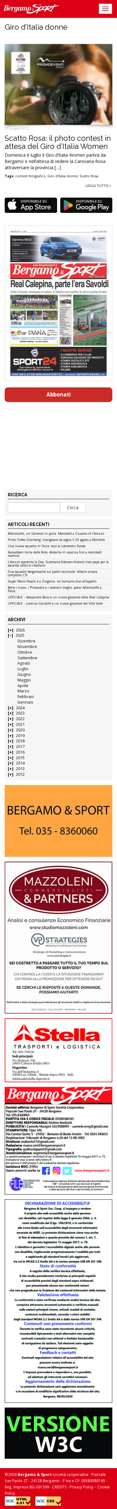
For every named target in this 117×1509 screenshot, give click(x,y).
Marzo (23, 691)
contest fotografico (30, 176)
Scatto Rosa (89, 176)
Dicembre (26, 641)
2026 (20, 630)
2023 (20, 713)
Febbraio (25, 696)
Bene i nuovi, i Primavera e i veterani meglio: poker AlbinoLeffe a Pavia (54, 589)
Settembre (27, 658)
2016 (20, 752)
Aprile (22, 685)
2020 (20, 730)
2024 (20, 707)
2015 (20, 757)
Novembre (27, 646)
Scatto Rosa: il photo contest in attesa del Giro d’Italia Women (58, 142)
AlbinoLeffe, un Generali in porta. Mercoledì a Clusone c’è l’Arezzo (56, 534)
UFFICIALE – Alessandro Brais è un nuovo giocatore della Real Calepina (58, 597)
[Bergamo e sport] (58, 821)
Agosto (23, 663)
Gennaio (25, 702)
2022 (20, 718)
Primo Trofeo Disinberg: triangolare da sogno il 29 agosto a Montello (56, 540)
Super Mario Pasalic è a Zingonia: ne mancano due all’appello (52, 581)
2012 (20, 774)
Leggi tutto (97, 185)
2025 (20, 635)
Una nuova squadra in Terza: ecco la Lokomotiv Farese (46, 546)
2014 (20, 763)
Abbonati (58, 394)
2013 (20, 768)
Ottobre (24, 652)
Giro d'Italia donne (62, 176)
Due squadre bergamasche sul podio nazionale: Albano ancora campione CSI (52, 573)
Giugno (24, 674)
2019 (20, 735)
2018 (20, 741)
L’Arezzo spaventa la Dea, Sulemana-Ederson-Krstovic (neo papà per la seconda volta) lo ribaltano (58, 564)
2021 (20, 724)
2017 (20, 746)
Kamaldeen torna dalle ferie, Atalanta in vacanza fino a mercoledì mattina (55, 554)
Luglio (22, 668)
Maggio (24, 680)
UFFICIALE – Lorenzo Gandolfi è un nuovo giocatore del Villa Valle (55, 604)
